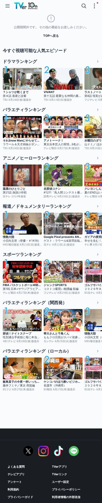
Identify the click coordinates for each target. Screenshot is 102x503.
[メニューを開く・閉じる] (94, 6)
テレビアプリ (16, 474)
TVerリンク (59, 474)
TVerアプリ (59, 466)
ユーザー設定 (60, 482)
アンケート (15, 482)
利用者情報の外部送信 (66, 497)
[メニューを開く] (7, 6)
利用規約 (13, 489)
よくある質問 (16, 466)
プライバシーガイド (20, 497)
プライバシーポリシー (66, 489)
